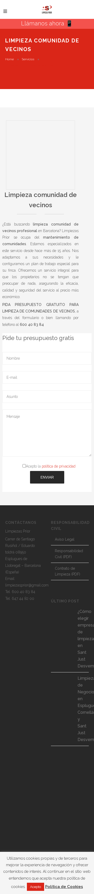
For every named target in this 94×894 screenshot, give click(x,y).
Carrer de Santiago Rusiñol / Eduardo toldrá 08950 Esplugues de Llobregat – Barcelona (23, 552)
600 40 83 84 (23, 592)
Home (9, 59)
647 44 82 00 (23, 598)
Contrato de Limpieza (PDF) (67, 571)
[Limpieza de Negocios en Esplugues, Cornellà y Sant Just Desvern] (61, 685)
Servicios (28, 59)
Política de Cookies (64, 886)
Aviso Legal (64, 539)
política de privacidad (58, 466)
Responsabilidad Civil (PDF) (69, 554)
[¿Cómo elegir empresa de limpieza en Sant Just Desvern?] (61, 618)
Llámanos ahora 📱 (47, 23)
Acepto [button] (35, 887)
